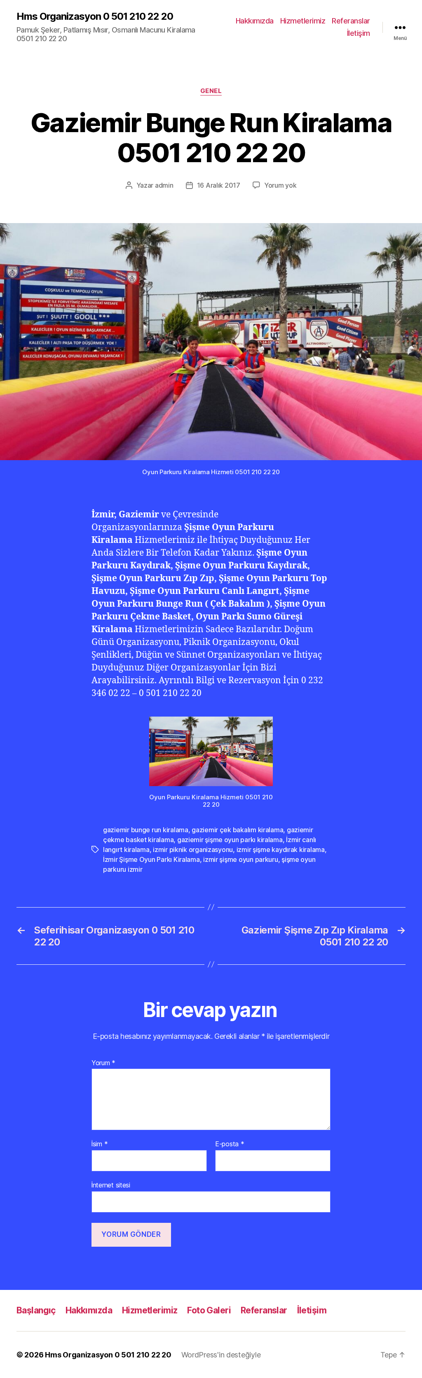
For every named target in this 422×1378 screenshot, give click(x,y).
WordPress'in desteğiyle (221, 1354)
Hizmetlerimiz (303, 20)
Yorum (103, 1063)
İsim (99, 1144)
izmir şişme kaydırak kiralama (281, 849)
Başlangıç (36, 1310)
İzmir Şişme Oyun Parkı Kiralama (151, 859)
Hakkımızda (255, 20)
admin (164, 185)
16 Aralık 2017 (218, 185)
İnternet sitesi (110, 1185)
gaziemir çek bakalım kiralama (237, 830)
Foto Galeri (209, 1310)
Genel (211, 91)
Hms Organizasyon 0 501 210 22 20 (94, 16)
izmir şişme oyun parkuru (240, 859)
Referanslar (351, 20)
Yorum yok (280, 185)
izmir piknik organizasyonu (193, 849)
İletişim (358, 33)
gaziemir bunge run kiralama (145, 830)
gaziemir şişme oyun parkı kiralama (230, 840)
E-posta (229, 1144)
